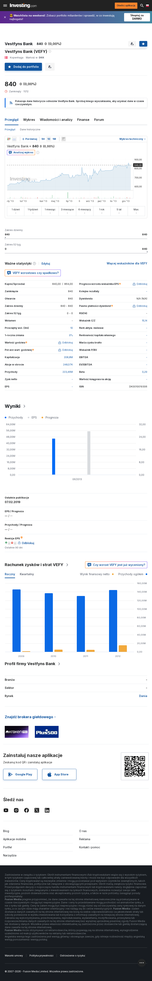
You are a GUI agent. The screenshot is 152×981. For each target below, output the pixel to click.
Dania (143, 696)
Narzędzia (9, 855)
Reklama (84, 839)
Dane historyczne (30, 129)
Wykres (29, 120)
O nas (83, 831)
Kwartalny (27, 574)
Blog (6, 831)
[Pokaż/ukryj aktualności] (63, 139)
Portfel (7, 847)
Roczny (10, 574)
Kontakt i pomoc (89, 847)
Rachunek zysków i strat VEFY (34, 564)
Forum (99, 120)
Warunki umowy (14, 955)
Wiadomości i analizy (56, 120)
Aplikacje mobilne (14, 839)
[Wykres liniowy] (14, 139)
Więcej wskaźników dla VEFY (127, 263)
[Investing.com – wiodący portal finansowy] (23, 5)
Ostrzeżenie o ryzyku (72, 955)
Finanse (83, 120)
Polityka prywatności (41, 955)
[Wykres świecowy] (9, 139)
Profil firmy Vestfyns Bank (30, 663)
